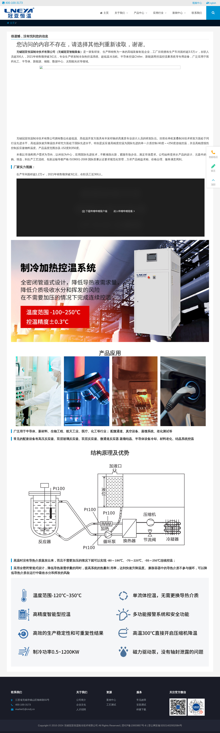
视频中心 (197, 3)
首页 (12, 22)
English (212, 3)
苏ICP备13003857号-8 (133, 725)
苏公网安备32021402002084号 (165, 725)
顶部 (213, 184)
